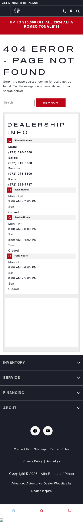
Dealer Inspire (41, 491)
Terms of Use (59, 449)
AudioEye (53, 461)
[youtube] (48, 430)
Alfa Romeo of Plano (57, 474)
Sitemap (40, 449)
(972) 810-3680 (20, 152)
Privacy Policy (33, 461)
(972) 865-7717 (20, 184)
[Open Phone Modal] (64, 11)
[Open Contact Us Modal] (69, 510)
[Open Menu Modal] (5, 11)
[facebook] (35, 430)
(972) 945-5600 (20, 173)
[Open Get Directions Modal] (71, 11)
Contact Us (22, 449)
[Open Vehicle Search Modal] (78, 11)
